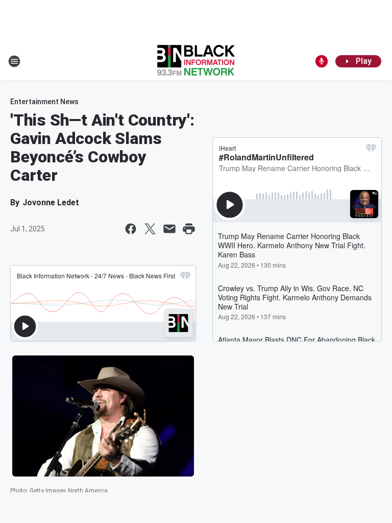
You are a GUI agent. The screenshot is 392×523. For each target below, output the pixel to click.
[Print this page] (189, 229)
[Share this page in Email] (169, 229)
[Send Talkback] (321, 61)
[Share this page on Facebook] (131, 229)
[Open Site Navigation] (14, 61)
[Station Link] (196, 61)
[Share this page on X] (150, 229)
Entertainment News (44, 102)
